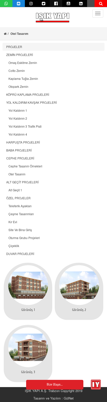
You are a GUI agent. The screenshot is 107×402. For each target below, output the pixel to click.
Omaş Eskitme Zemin (21, 62)
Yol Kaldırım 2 (16, 118)
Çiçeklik (12, 246)
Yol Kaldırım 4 (16, 134)
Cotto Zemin (15, 70)
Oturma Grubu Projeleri (23, 238)
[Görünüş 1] (28, 285)
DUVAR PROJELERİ (20, 253)
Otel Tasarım (15, 174)
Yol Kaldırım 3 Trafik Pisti (24, 126)
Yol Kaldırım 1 (16, 110)
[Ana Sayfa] (5, 33)
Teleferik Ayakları (19, 206)
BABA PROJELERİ (19, 150)
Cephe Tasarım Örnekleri (24, 166)
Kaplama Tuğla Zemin (22, 78)
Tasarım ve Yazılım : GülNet (53, 398)
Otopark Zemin (17, 86)
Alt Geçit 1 (14, 190)
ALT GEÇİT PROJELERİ (22, 182)
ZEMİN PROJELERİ (19, 54)
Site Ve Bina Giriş (19, 230)
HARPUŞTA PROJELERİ (23, 142)
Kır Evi (11, 222)
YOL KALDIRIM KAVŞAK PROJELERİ (31, 102)
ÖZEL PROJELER (18, 198)
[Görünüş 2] (79, 285)
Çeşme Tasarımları (20, 214)
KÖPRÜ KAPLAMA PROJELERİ (27, 94)
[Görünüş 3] (28, 347)
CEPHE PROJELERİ (20, 158)
